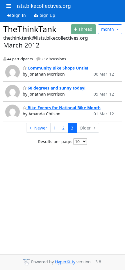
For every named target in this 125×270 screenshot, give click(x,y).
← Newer (38, 128)
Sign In (18, 15)
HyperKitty (65, 261)
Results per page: (55, 141)
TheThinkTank (29, 28)
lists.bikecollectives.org (43, 5)
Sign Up (47, 15)
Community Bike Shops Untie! (57, 68)
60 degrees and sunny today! (55, 88)
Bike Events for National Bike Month (63, 107)
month (108, 29)
